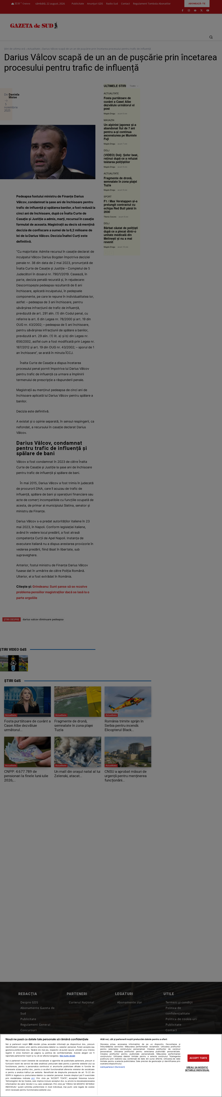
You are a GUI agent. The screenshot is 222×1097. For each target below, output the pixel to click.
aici (33, 1078)
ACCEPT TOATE (198, 1058)
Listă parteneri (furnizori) (112, 1067)
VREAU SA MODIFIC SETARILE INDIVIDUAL (197, 1068)
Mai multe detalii (67, 1056)
